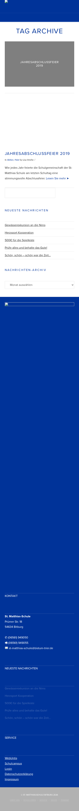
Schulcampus (13, 763)
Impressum (12, 779)
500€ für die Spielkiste (19, 240)
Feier (17, 160)
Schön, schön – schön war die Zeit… (28, 255)
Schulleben (29, 800)
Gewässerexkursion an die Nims (25, 225)
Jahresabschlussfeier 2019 (37, 153)
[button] (39, 18)
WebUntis (11, 758)
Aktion (10, 160)
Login (8, 769)
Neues (54, 800)
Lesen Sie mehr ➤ (57, 178)
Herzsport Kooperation (19, 233)
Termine (65, 800)
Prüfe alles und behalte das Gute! (26, 248)
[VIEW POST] (39, 122)
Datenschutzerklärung (19, 774)
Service (43, 800)
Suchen (66, 193)
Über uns (15, 800)
